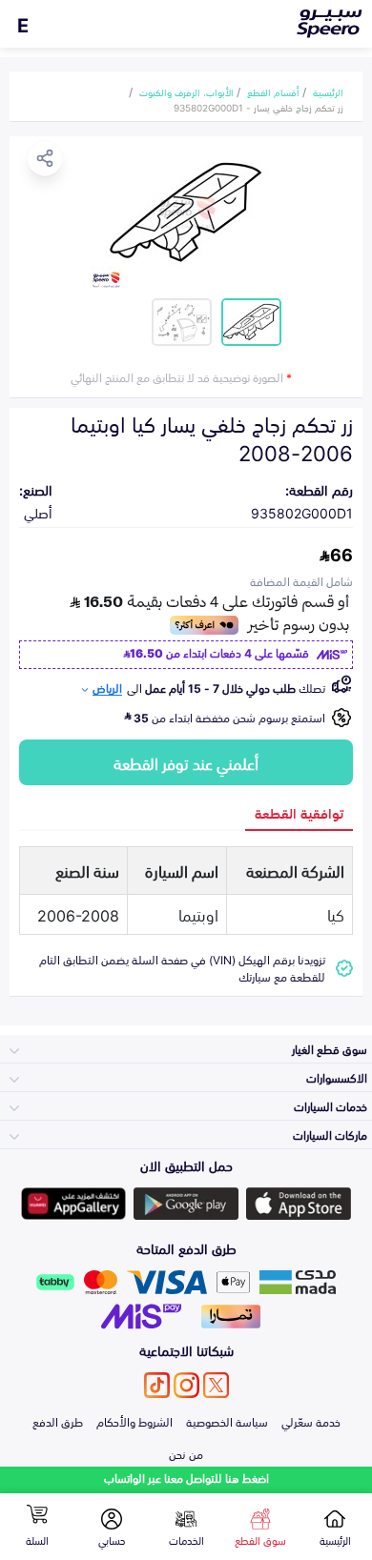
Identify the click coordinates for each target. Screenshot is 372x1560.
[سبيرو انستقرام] (186, 1385)
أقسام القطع (273, 91)
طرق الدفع (57, 1420)
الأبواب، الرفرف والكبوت (186, 91)
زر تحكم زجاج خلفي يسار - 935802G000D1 (258, 106)
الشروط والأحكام (134, 1420)
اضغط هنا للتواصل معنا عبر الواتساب (186, 1478)
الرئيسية (328, 91)
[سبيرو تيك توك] (157, 1385)
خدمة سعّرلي (311, 1420)
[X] (216, 1385)
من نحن (186, 1453)
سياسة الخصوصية (227, 1420)
